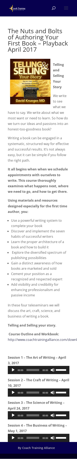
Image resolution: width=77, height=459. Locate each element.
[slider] (61, 369)
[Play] (13, 370)
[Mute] (53, 370)
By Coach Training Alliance (36, 448)
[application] (38, 370)
